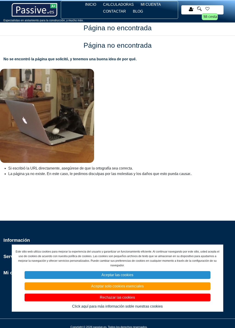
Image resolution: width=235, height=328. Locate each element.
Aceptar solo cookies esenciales (117, 286)
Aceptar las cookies (117, 275)
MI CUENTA (151, 4)
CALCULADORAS (118, 4)
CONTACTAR (114, 11)
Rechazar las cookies (117, 297)
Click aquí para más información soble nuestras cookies (117, 306)
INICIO (90, 4)
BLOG (138, 11)
